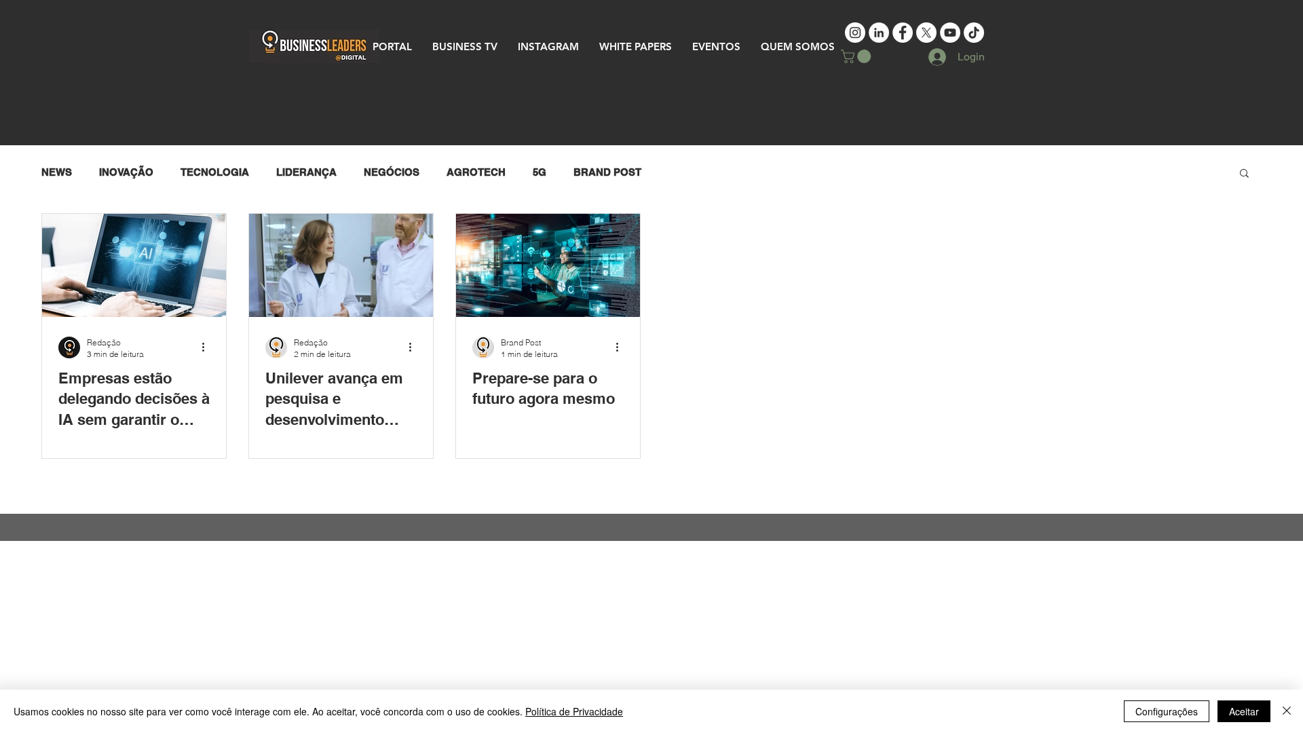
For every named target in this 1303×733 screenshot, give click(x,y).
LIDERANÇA (306, 172)
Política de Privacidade (574, 711)
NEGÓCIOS (391, 172)
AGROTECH (476, 172)
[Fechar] (1287, 711)
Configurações (1166, 711)
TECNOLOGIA (215, 172)
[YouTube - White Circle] (950, 32)
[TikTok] (974, 32)
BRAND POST (607, 172)
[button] (857, 56)
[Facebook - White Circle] (902, 32)
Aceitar (1244, 711)
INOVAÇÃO (126, 172)
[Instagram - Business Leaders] (855, 32)
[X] (926, 32)
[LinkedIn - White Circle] (879, 32)
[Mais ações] (208, 347)
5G (539, 172)
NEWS (56, 172)
